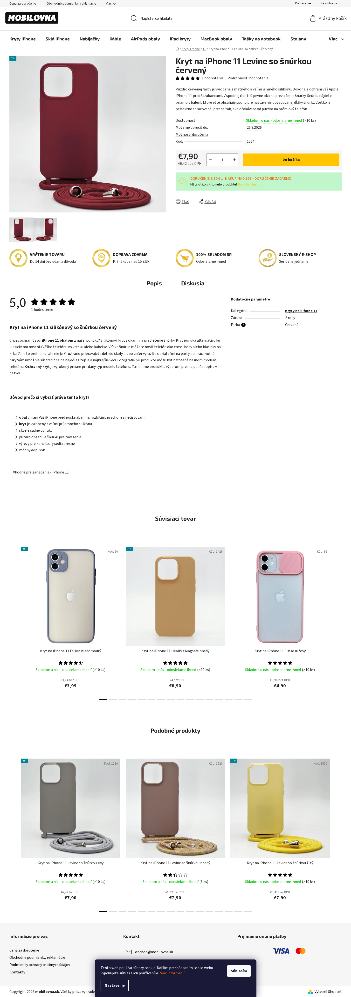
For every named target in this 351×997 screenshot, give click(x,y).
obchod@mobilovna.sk (154, 952)
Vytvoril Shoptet (328, 991)
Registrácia (329, 3)
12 (219, 699)
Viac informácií (172, 973)
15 (248, 699)
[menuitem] (23, 39)
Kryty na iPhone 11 (301, 310)
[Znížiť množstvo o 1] (210, 160)
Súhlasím (239, 971)
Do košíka (291, 159)
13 (229, 699)
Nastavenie (115, 985)
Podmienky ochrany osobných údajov (39, 964)
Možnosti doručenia (192, 134)
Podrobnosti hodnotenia (247, 78)
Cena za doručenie (22, 3)
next (338, 622)
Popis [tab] (154, 283)
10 (200, 699)
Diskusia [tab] (193, 283)
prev (13, 622)
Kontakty (17, 972)
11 (209, 699)
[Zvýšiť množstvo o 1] (234, 160)
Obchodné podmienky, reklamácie (71, 3)
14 (238, 699)
